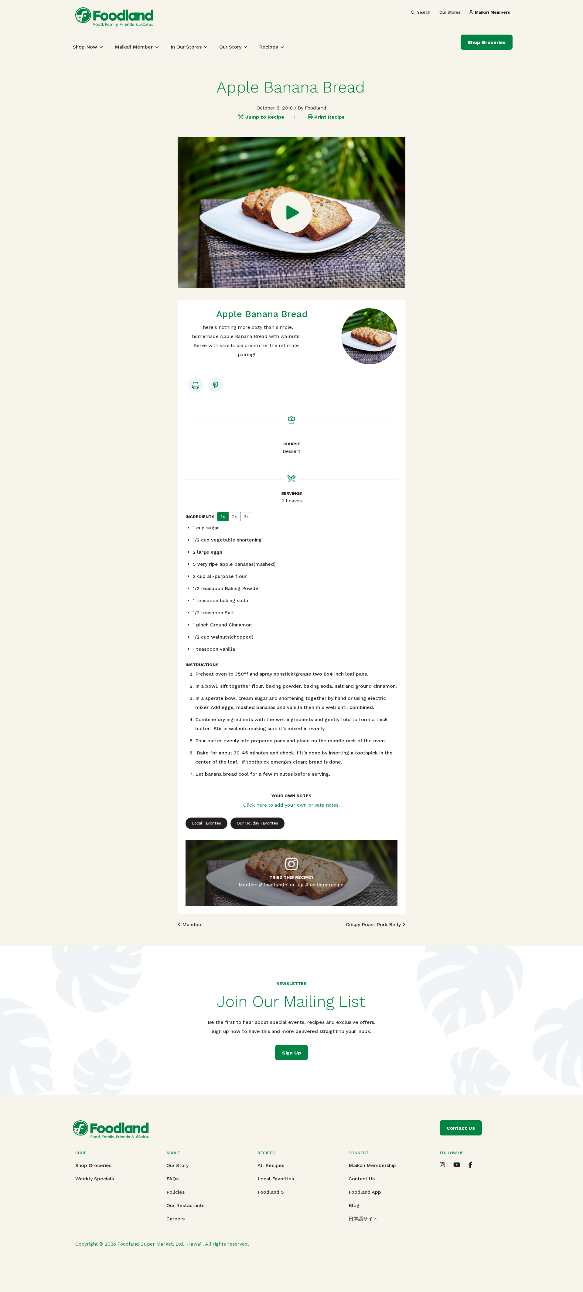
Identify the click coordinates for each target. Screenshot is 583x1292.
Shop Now (85, 47)
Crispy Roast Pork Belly (374, 924)
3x (246, 516)
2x (234, 516)
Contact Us (362, 1179)
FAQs (172, 1179)
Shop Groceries (487, 42)
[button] (215, 385)
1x (222, 516)
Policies (175, 1192)
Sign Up (291, 1053)
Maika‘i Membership (372, 1165)
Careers (175, 1219)
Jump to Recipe (264, 117)
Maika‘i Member (134, 47)
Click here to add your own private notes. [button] (291, 805)
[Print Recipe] (195, 385)
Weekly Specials (94, 1179)
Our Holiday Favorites (257, 823)
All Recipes (270, 1165)
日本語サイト (363, 1219)
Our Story (230, 47)
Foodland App (365, 1192)
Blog (354, 1205)
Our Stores (449, 12)
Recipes (268, 47)
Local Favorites (206, 823)
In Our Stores (186, 47)
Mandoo (191, 924)
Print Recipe (329, 117)
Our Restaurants (185, 1205)
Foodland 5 (270, 1192)
